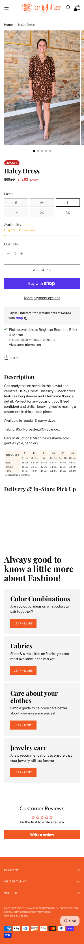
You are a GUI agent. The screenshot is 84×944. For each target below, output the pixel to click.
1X (16, 213)
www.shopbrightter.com (40, 907)
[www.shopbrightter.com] (42, 7)
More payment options (42, 298)
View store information (25, 344)
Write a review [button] (42, 834)
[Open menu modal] (6, 7)
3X (68, 213)
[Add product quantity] (8, 253)
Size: (9, 194)
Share (15, 358)
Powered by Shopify (16, 915)
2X (42, 213)
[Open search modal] (68, 7)
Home (8, 24)
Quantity (11, 244)
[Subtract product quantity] (22, 253)
